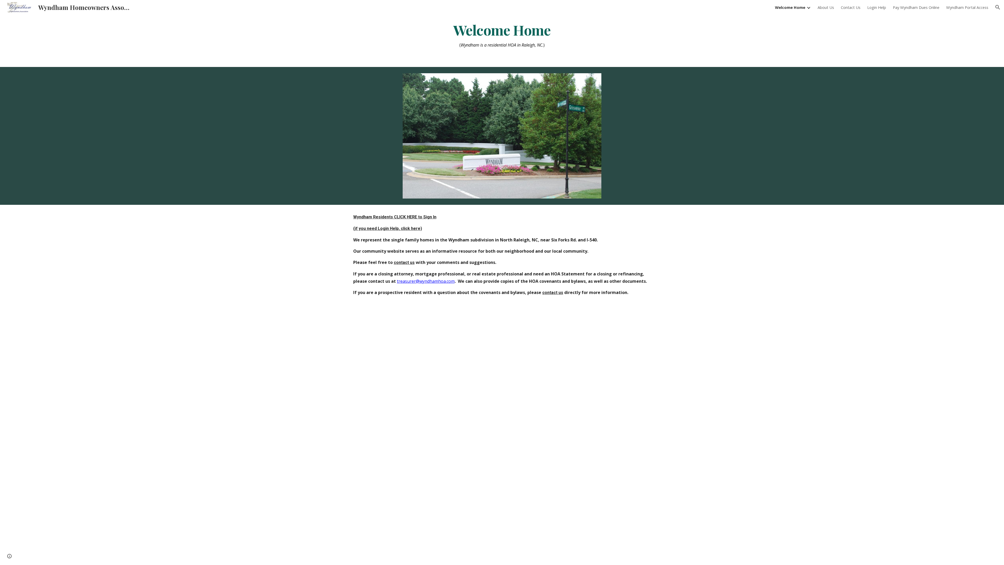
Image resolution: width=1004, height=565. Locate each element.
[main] (502, 35)
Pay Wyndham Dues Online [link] (916, 7)
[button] (997, 7)
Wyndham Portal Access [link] (967, 7)
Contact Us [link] (850, 7)
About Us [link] (826, 7)
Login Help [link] (876, 7)
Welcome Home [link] (790, 7)
